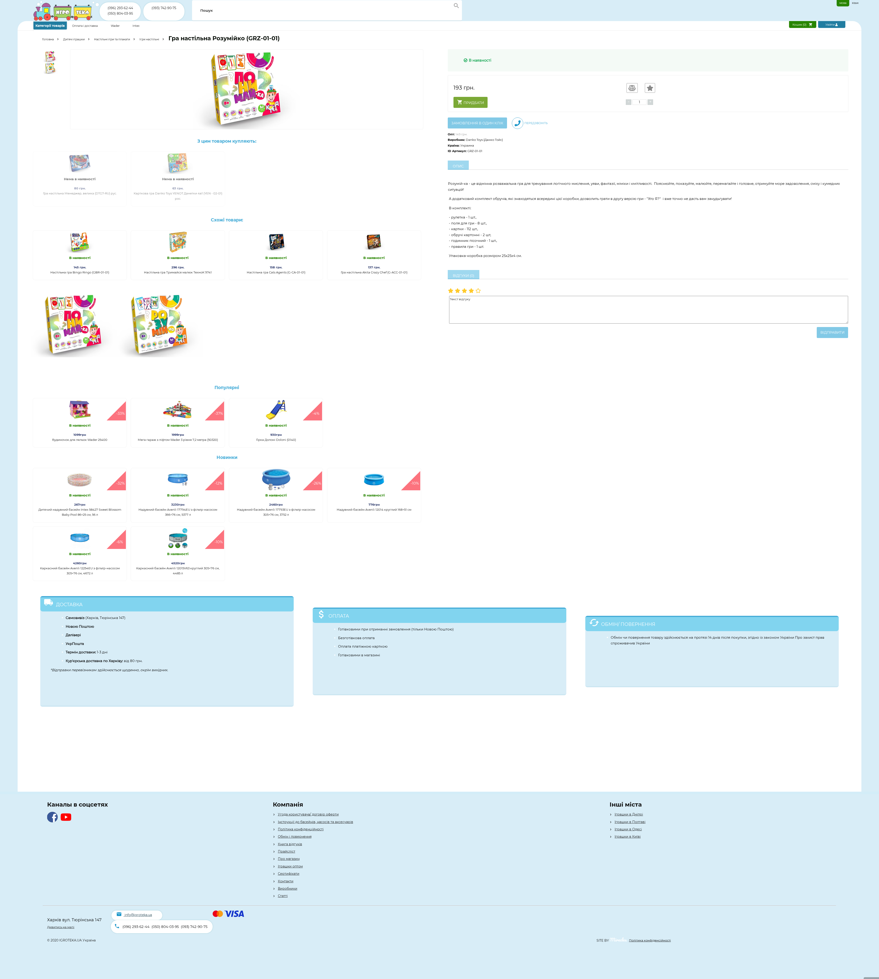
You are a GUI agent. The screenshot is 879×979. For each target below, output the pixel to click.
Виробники (287, 888)
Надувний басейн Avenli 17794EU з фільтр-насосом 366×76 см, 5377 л (177, 512)
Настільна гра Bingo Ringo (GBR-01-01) (79, 272)
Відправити (832, 332)
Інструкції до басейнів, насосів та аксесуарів (315, 822)
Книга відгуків (290, 844)
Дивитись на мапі (60, 927)
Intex (136, 25)
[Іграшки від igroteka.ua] (66, 20)
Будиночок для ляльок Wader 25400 (79, 440)
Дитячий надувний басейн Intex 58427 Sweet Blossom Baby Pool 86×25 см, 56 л (79, 512)
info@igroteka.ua (138, 915)
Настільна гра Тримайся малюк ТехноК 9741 (178, 272)
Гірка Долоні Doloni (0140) (276, 440)
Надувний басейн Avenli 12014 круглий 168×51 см (374, 509)
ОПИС (458, 166)
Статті (283, 896)
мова (842, 3)
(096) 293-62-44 (120, 8)
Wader (115, 25)
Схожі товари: (227, 220)
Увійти (830, 24)
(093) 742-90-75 (164, 8)
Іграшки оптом (290, 866)
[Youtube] (67, 821)
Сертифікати (288, 874)
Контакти (285, 881)
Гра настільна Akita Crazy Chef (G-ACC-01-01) (374, 272)
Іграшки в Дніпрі (629, 814)
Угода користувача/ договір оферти (308, 814)
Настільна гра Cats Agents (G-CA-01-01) (276, 272)
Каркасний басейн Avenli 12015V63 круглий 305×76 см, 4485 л (178, 570)
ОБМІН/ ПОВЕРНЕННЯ (628, 624)
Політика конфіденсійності (650, 940)
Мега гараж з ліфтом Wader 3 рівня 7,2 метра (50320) (178, 440)
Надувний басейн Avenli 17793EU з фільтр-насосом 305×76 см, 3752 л (276, 512)
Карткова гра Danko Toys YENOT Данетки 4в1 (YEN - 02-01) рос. (178, 195)
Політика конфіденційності (301, 829)
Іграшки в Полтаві (630, 822)
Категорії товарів (50, 26)
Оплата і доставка (85, 25)
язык (855, 3)
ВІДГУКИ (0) (463, 275)
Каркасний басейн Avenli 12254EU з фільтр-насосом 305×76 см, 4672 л (80, 570)
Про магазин (289, 859)
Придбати (473, 103)
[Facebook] (53, 821)
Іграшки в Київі (628, 836)
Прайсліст (286, 851)
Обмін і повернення (295, 836)
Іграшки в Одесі (628, 829)
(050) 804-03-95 (120, 13)
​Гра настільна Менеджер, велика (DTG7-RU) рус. (80, 193)
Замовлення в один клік (477, 123)
